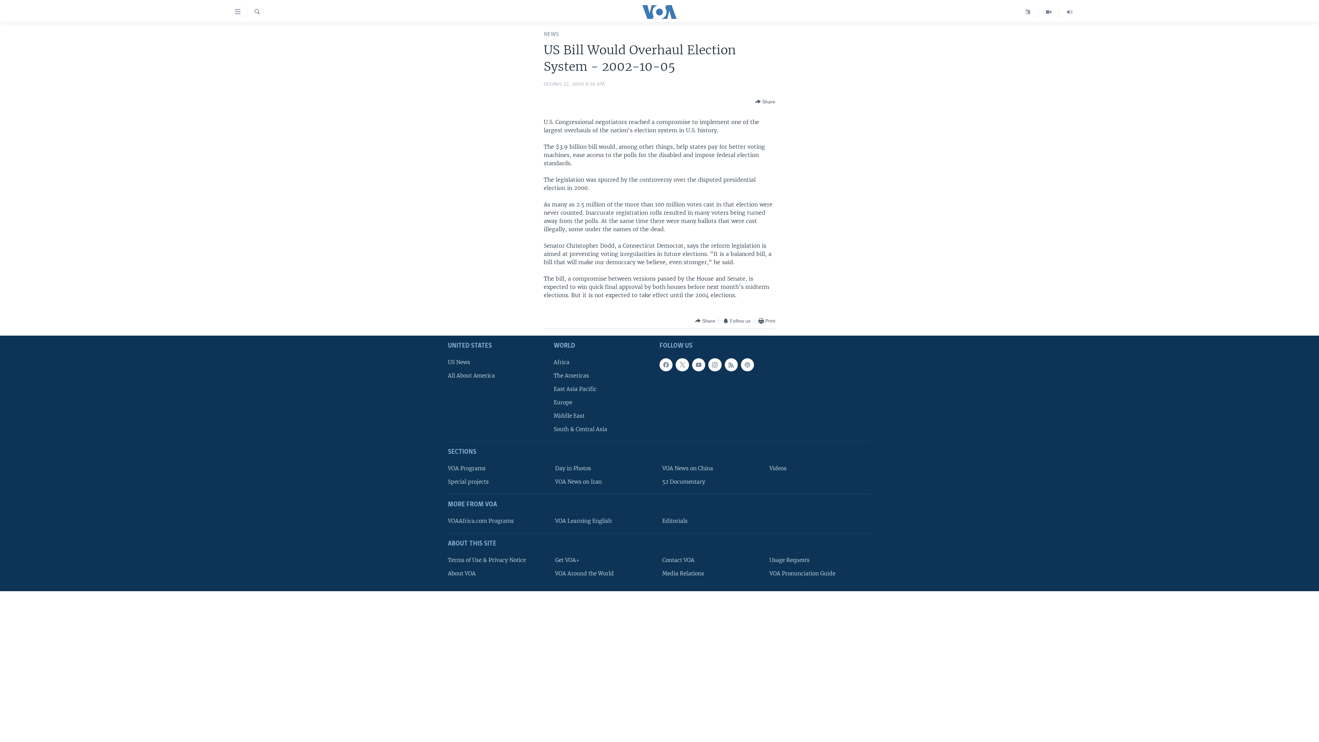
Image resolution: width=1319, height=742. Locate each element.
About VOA (462, 573)
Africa (562, 362)
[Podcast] (747, 364)
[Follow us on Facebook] (666, 364)
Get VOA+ (567, 560)
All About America (471, 375)
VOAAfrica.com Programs (481, 521)
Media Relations (683, 573)
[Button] (765, 102)
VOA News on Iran (578, 482)
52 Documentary (683, 482)
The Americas (571, 375)
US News (459, 362)
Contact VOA (678, 560)
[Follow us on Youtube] (698, 364)
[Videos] (1048, 12)
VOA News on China (687, 468)
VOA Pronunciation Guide (802, 573)
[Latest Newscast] (1069, 12)
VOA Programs (467, 468)
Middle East (569, 416)
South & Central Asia (580, 429)
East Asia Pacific (575, 389)
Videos (778, 468)
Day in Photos (573, 468)
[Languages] (1027, 12)
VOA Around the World (584, 573)
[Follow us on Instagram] (714, 364)
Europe (563, 402)
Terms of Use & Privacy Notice (487, 560)
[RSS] (731, 364)
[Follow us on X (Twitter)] (682, 364)
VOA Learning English (583, 521)
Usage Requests (789, 560)
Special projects (468, 482)
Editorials (675, 521)
